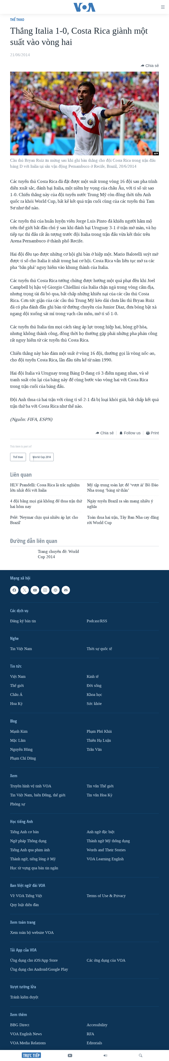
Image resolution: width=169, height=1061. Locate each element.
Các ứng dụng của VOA (106, 960)
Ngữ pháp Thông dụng (28, 841)
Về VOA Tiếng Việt (26, 895)
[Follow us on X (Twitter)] (24, 590)
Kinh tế (93, 676)
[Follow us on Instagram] (45, 590)
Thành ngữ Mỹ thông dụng (108, 841)
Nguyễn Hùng (21, 749)
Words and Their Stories (106, 850)
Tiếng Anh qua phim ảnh (30, 850)
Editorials (94, 1043)
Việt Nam (18, 676)
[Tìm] (140, 1055)
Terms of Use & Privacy (106, 895)
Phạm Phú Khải (99, 731)
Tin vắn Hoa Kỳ (99, 795)
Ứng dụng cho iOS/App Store (34, 960)
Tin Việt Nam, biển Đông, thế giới (37, 795)
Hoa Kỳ (16, 703)
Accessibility (97, 1025)
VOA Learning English (105, 859)
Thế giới (17, 685)
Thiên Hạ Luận (99, 740)
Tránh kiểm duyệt (24, 997)
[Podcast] (55, 590)
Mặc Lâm (18, 740)
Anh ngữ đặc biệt (100, 831)
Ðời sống (94, 685)
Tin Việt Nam (21, 648)
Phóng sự (17, 804)
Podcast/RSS (97, 621)
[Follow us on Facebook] (14, 590)
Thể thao (17, 19)
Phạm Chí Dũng (23, 758)
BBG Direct (19, 1025)
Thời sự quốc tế (99, 648)
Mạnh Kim (19, 731)
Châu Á (16, 694)
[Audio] (105, 1055)
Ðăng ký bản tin (23, 621)
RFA (90, 1034)
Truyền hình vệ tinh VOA (30, 786)
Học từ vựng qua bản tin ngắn (34, 868)
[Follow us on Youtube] (35, 590)
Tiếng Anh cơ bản (24, 831)
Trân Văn (94, 749)
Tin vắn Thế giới (100, 786)
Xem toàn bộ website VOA (32, 932)
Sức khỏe (94, 703)
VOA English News (26, 1034)
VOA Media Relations (28, 1043)
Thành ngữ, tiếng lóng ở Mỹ (33, 859)
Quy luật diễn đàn (24, 904)
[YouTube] (70, 1055)
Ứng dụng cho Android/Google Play (39, 969)
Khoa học (94, 694)
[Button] (150, 65)
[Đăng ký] (66, 590)
